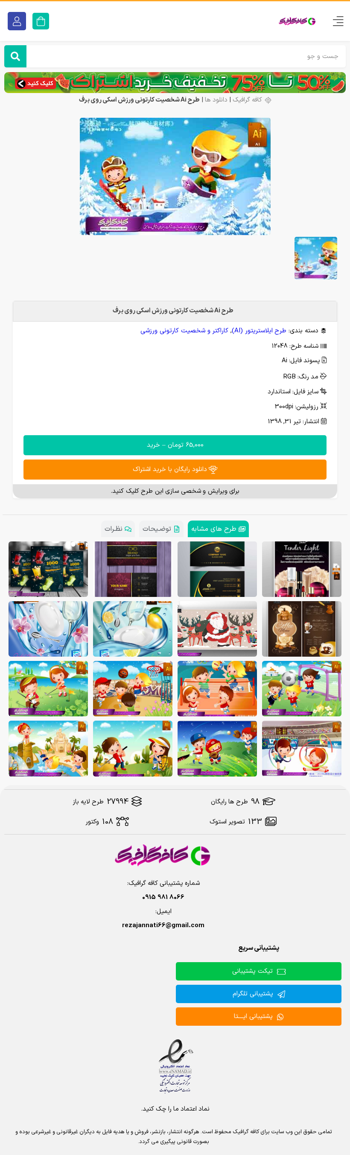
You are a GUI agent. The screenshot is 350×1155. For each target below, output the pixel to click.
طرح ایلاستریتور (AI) (259, 331)
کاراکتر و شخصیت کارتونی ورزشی (184, 331)
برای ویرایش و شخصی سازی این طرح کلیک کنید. (175, 491)
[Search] (15, 56)
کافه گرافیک (247, 100)
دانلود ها (216, 100)
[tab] (218, 529)
